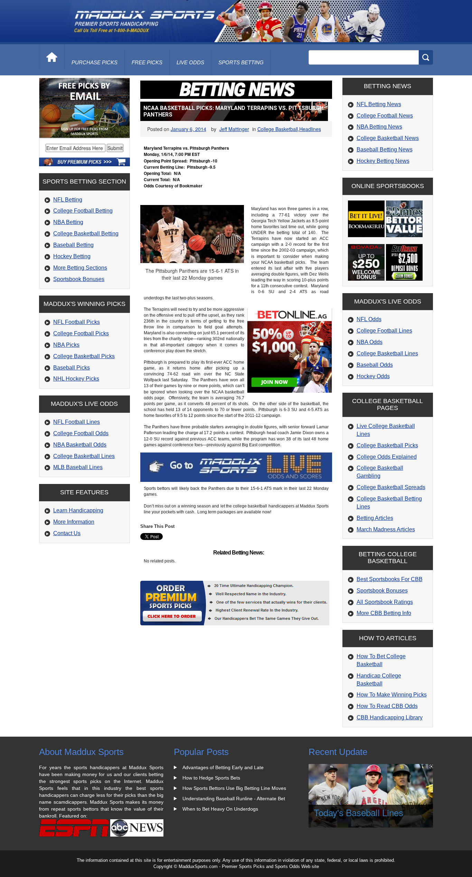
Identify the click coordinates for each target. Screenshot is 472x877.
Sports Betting (241, 62)
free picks (147, 62)
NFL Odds (369, 319)
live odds (190, 62)
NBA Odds (370, 342)
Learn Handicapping (78, 510)
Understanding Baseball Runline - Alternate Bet (233, 798)
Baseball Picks (71, 368)
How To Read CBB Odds (387, 706)
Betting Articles (375, 518)
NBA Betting (68, 222)
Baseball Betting (73, 245)
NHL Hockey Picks (76, 379)
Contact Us (67, 533)
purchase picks (94, 62)
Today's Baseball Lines (358, 812)
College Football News (385, 116)
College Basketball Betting (86, 233)
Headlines (310, 128)
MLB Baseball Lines (78, 467)
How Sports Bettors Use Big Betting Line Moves (234, 788)
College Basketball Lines (84, 456)
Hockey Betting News (383, 161)
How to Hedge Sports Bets (211, 778)
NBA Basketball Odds (79, 445)
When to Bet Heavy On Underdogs (220, 809)
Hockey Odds (373, 376)
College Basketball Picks (84, 356)
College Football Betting (83, 211)
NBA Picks (66, 345)
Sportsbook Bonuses (78, 279)
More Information (73, 522)
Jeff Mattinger (234, 128)
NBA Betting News (379, 127)
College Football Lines (384, 331)
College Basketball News (388, 138)
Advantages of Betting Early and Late (223, 767)
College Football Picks (81, 333)
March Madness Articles (386, 529)
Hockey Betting (72, 256)
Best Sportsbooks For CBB (390, 579)
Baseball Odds (375, 365)
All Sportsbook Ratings (385, 602)
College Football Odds (80, 433)
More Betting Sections (80, 268)
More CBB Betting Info (384, 613)
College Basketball (277, 128)
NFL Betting (67, 200)
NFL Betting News (379, 104)
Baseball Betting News (385, 149)
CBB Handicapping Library (390, 717)
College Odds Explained (387, 457)
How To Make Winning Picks (392, 695)
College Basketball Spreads (391, 487)
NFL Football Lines (76, 422)
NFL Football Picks (76, 322)
